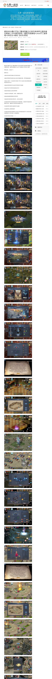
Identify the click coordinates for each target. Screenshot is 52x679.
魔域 (20, 27)
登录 (48, 1)
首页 (22, 5)
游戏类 (12, 27)
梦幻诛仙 (38, 87)
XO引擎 (45, 81)
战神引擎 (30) (44, 133)
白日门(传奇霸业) (38, 69)
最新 (36, 103)
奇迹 (45, 87)
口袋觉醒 (38, 90)
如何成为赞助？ (41, 44)
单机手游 (45, 79)
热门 (40, 103)
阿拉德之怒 (38, 81)
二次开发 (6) (38, 133)
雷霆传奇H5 (45, 68)
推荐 (44, 103)
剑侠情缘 (45, 76)
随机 (47, 103)
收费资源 (25, 54)
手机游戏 (16, 27)
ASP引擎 (45, 84)
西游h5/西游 (45, 73)
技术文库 (28, 5)
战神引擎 (38, 73)
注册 (45, 1)
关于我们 (41, 5)
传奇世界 (45, 70)
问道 (38, 76)
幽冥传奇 (38, 79)
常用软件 (34, 5)
